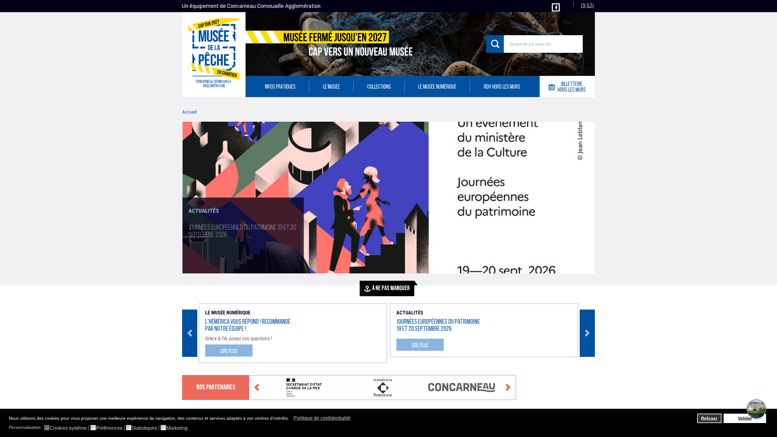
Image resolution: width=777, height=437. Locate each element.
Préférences (109, 428)
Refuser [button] (709, 418)
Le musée (331, 87)
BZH (590, 5)
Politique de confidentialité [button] (322, 418)
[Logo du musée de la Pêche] (214, 54)
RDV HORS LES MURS (502, 87)
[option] (388, 197)
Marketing (177, 428)
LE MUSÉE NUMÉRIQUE (437, 87)
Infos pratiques (280, 87)
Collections (379, 87)
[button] (290, 419)
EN (583, 5)
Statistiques (144, 428)
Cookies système (68, 428)
